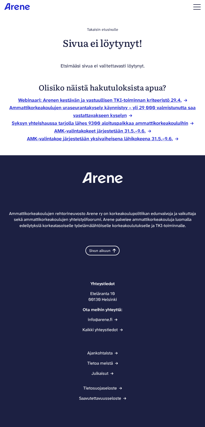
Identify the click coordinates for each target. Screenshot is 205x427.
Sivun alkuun (100, 250)
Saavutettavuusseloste (100, 398)
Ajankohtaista (100, 353)
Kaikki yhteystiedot (100, 329)
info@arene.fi (100, 319)
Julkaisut (100, 373)
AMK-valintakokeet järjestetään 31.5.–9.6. (100, 131)
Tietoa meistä (100, 363)
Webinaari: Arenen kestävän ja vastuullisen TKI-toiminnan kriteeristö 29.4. (100, 100)
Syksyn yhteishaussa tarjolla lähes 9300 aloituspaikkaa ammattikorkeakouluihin (100, 123)
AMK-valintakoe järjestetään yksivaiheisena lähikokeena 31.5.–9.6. (100, 138)
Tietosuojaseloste (100, 388)
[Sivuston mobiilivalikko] (197, 7)
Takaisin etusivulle (102, 29)
